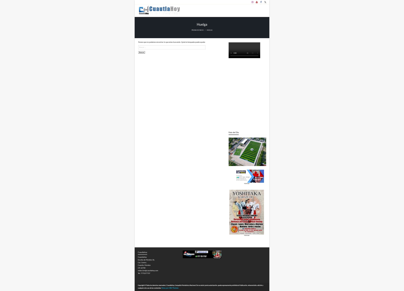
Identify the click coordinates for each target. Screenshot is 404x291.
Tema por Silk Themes (169, 288)
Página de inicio (198, 30)
